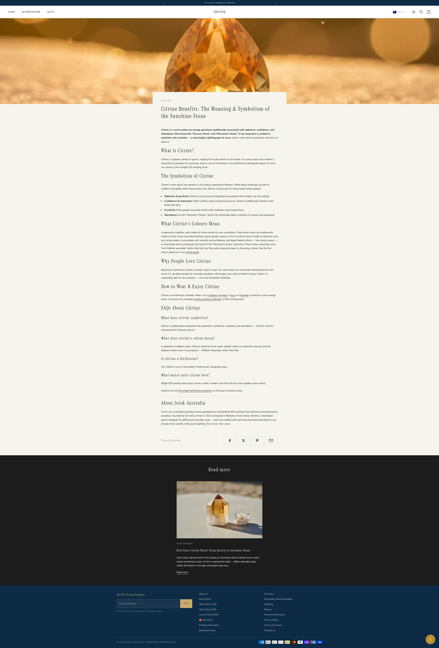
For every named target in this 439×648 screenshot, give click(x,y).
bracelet (244, 295)
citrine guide (192, 252)
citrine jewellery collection (208, 299)
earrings (222, 295)
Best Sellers (205, 599)
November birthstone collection (195, 390)
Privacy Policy (271, 620)
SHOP (11, 12)
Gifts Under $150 (207, 604)
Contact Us (269, 630)
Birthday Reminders (209, 625)
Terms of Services (273, 625)
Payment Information (274, 614)
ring (232, 295)
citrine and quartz (185, 543)
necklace (212, 295)
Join (186, 603)
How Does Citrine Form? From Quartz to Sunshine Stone (213, 550)
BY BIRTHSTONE (31, 12)
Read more (182, 572)
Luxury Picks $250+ (209, 614)
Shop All (203, 593)
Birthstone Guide (207, 630)
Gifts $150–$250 (207, 609)
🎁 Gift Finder (206, 620)
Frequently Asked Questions (278, 599)
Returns (268, 609)
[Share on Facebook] (229, 440)
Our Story (269, 593)
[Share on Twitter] (243, 440)
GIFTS (50, 12)
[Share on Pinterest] (257, 440)
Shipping (268, 604)
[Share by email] (271, 440)
